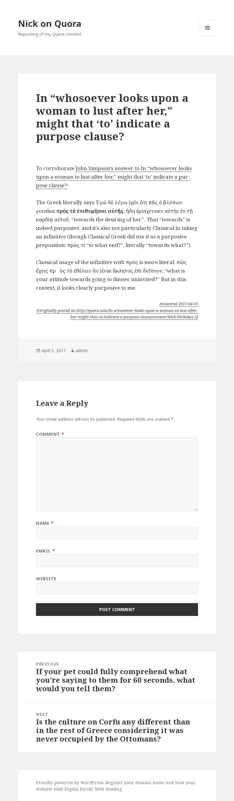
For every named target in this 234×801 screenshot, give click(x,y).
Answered (178, 303)
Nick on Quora (49, 23)
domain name (150, 782)
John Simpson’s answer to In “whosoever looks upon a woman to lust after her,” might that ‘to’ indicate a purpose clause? (114, 177)
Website (46, 578)
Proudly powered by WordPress (70, 782)
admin (82, 350)
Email (45, 551)
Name (44, 523)
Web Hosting (108, 789)
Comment (50, 434)
